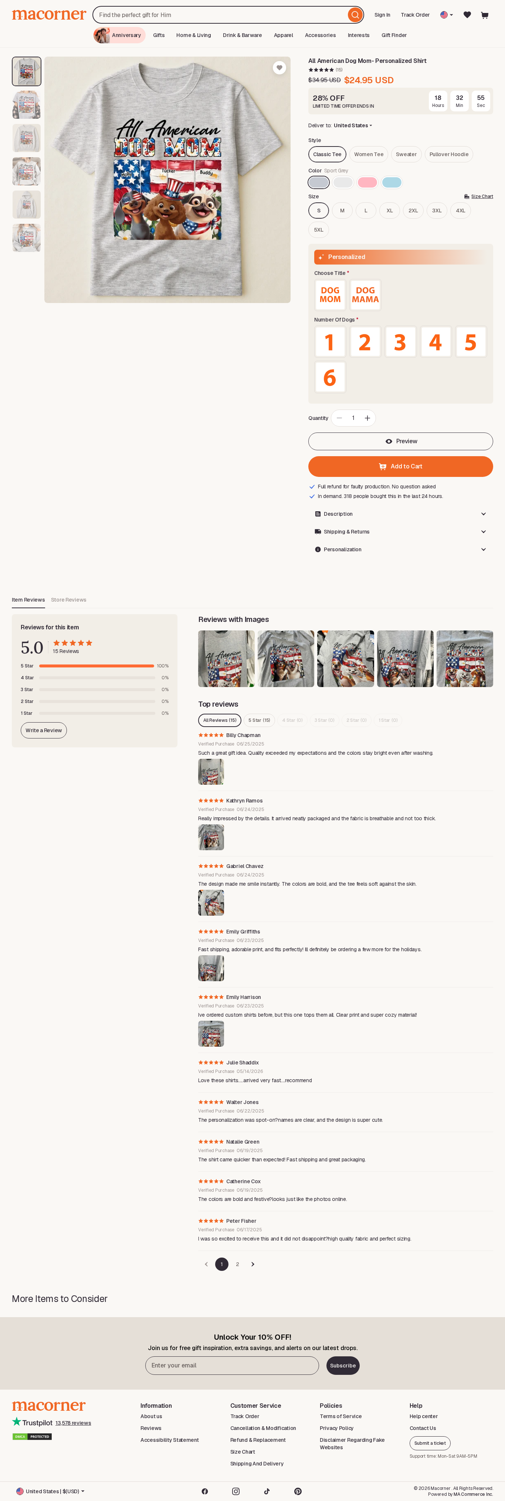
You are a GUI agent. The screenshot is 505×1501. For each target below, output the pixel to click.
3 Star (325, 720)
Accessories (320, 35)
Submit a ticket (430, 1443)
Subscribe (343, 1365)
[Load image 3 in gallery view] (27, 138)
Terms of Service (341, 1416)
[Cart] (485, 15)
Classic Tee (327, 154)
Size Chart (242, 1451)
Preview (406, 441)
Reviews (151, 1428)
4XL (460, 210)
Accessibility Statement (169, 1440)
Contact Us (423, 1428)
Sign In (383, 17)
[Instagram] (236, 1491)
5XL (318, 229)
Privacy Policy (337, 1428)
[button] (400, 514)
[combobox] (228, 15)
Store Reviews (69, 599)
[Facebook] (205, 1491)
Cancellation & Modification (263, 1428)
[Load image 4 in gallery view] (27, 171)
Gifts (159, 35)
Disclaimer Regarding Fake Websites (352, 1444)
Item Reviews (28, 599)
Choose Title (330, 273)
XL (390, 210)
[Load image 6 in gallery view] (27, 238)
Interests (359, 35)
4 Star (292, 720)
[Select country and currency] (447, 15)
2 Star (356, 720)
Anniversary (126, 35)
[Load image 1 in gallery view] (27, 71)
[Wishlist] (467, 15)
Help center (424, 1416)
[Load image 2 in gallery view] (27, 105)
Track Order (415, 14)
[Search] (355, 14)
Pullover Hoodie (449, 154)
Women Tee (368, 154)
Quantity (318, 418)
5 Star (259, 720)
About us (151, 1416)
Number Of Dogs (334, 319)
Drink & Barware (242, 35)
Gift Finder (394, 35)
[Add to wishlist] (279, 67)
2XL (413, 210)
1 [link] (222, 1264)
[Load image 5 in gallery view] (27, 205)
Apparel (283, 35)
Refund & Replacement (258, 1440)
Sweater (406, 154)
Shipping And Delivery (257, 1463)
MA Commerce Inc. (473, 1494)
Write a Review (44, 730)
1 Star (388, 720)
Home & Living (193, 35)
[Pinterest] (298, 1491)
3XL (436, 210)
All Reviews (219, 720)
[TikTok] (267, 1491)
